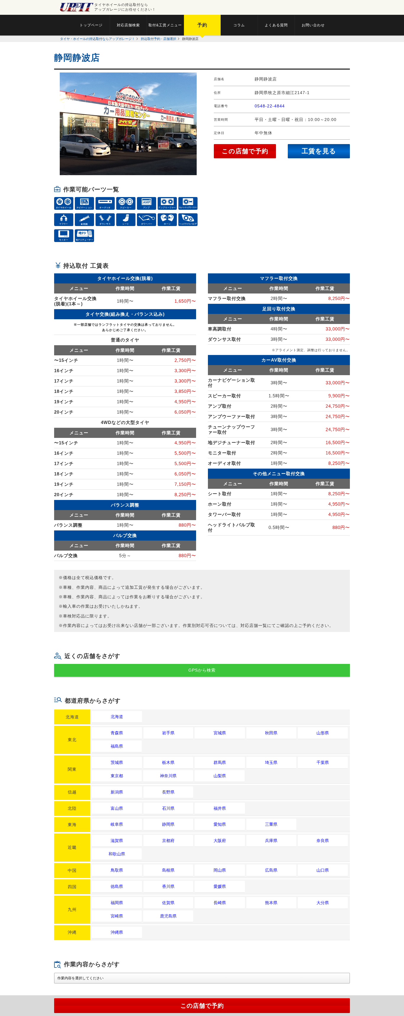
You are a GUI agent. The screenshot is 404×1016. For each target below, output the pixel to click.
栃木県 (168, 762)
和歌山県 (117, 853)
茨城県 (117, 762)
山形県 (322, 732)
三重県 (271, 824)
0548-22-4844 (270, 106)
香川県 (168, 886)
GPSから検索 (202, 670)
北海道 (117, 716)
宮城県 (220, 732)
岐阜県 (117, 824)
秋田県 (271, 732)
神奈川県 (168, 775)
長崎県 (220, 902)
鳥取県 (117, 870)
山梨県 (220, 775)
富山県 (117, 808)
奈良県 (322, 840)
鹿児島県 (168, 916)
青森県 (117, 732)
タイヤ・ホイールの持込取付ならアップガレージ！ (97, 39)
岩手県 (168, 732)
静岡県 (168, 824)
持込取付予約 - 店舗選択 (158, 39)
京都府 (168, 840)
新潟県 (117, 792)
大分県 (322, 902)
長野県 (168, 792)
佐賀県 (168, 902)
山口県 (322, 870)
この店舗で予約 (245, 151)
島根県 (168, 870)
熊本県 (271, 902)
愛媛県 (220, 886)
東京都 (117, 775)
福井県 (220, 808)
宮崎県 (117, 916)
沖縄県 (117, 932)
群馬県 (220, 762)
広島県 (271, 870)
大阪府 (220, 840)
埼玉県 (271, 762)
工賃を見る (319, 151)
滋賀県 (117, 840)
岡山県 (220, 870)
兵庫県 (271, 840)
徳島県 (117, 886)
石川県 (168, 808)
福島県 (117, 746)
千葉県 (322, 762)
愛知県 (220, 824)
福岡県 (117, 902)
